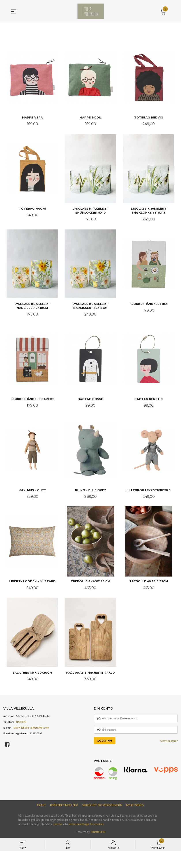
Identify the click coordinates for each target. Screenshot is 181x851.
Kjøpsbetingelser (64, 805)
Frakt (41, 805)
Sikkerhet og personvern (102, 805)
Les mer (57, 824)
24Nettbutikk (97, 832)
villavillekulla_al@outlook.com (31, 727)
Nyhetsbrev (135, 805)
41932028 (20, 721)
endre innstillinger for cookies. (86, 824)
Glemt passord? (169, 740)
